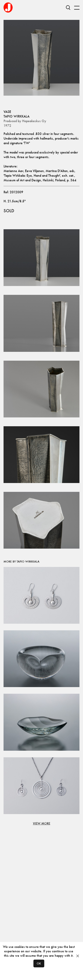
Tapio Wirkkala (16, 116)
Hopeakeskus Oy (34, 121)
